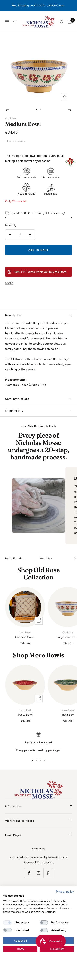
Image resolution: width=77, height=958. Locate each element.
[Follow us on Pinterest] (48, 873)
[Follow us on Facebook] (29, 873)
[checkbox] (7, 922)
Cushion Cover (25, 635)
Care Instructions (17, 398)
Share (9, 283)
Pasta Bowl (25, 713)
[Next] (70, 109)
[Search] (15, 22)
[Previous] (7, 109)
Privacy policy (65, 891)
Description (13, 315)
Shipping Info (14, 410)
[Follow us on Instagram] (38, 873)
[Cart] (70, 22)
